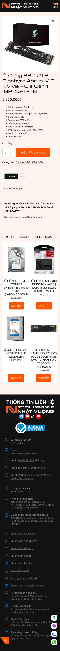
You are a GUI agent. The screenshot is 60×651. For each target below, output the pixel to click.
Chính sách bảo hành (22, 563)
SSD (40, 162)
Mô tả (22, 176)
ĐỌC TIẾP (16, 305)
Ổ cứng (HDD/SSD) (26, 162)
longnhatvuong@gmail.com (23, 453)
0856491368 (26, 460)
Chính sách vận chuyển (23, 540)
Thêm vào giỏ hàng (33, 152)
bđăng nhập (20, 216)
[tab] (11, 176)
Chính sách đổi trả (21, 555)
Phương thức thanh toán (24, 578)
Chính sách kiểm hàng (23, 533)
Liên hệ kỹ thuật (19, 570)
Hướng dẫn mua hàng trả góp (27, 585)
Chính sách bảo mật (21, 548)
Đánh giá (11, 176)
